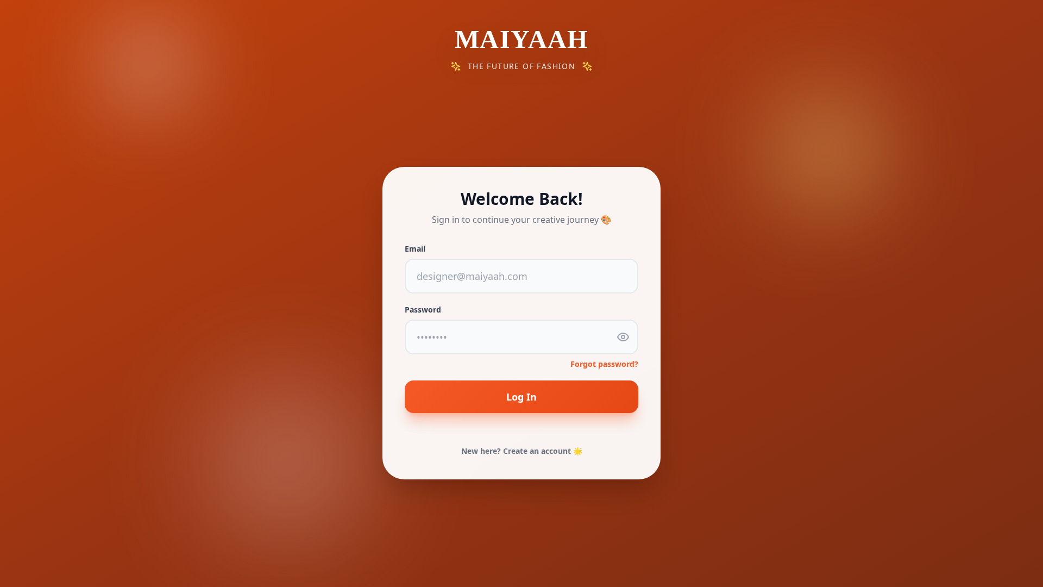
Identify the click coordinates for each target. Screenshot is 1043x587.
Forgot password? (604, 364)
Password (423, 309)
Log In (521, 396)
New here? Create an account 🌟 (521, 451)
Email (415, 248)
